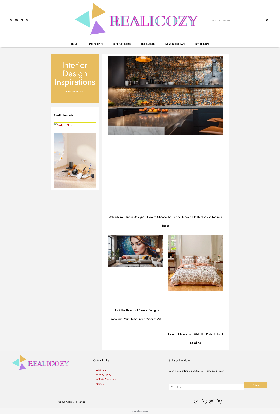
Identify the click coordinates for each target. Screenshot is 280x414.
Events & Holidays (175, 44)
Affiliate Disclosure (106, 379)
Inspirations (148, 44)
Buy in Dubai (202, 44)
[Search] (267, 20)
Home (74, 44)
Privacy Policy (103, 374)
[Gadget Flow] (63, 125)
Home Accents (95, 44)
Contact (100, 384)
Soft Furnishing (122, 44)
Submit (256, 385)
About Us (101, 370)
